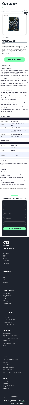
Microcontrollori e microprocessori (10, 335)
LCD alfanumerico (6, 281)
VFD (3, 284)
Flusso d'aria (5, 362)
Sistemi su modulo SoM (7, 295)
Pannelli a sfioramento (7, 276)
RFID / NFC (5, 258)
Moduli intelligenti (6, 253)
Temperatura (5, 361)
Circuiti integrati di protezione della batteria (11, 338)
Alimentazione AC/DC (7, 388)
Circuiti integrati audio (7, 346)
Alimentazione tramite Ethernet (9, 386)
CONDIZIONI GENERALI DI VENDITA (18, 398)
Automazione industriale (8, 316)
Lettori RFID (5, 305)
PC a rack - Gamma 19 (7, 322)
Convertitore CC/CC (7, 390)
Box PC (4, 297)
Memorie (4, 300)
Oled (4, 277)
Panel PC (4, 298)
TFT (3, 274)
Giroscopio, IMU (6, 366)
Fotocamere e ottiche (7, 303)
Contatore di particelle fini (8, 369)
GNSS (4, 256)
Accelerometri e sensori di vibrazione (10, 359)
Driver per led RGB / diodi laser (9, 343)
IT (4, 8)
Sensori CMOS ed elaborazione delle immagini (12, 372)
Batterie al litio (5, 381)
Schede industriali (6, 293)
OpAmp (4, 345)
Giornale (4, 279)
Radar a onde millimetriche (16, 11)
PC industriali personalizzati (8, 324)
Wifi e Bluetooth (6, 260)
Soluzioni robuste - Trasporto (9, 319)
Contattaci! (22, 401)
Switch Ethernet (6, 265)
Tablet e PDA (5, 301)
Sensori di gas (5, 371)
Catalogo (3, 11)
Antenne (4, 261)
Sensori (7, 11)
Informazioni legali (7, 398)
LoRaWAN (5, 255)
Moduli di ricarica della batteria (9, 385)
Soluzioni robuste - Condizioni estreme (10, 321)
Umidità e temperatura (7, 364)
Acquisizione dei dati (7, 317)
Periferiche (5, 306)
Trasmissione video (6, 340)
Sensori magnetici (6, 357)
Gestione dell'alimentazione (8, 337)
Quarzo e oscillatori (7, 333)
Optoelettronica (6, 341)
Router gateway (6, 263)
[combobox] (3, 8)
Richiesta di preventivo (14, 59)
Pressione (5, 356)
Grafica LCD (5, 282)
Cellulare (4, 252)
